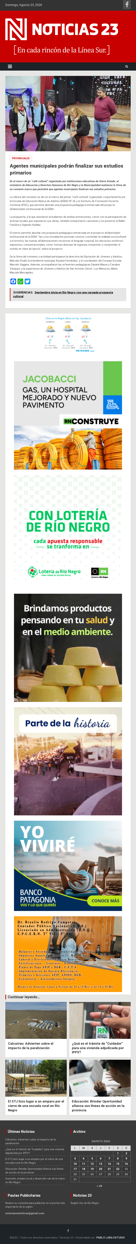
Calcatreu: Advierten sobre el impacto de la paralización (30, 1045)
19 (92, 1169)
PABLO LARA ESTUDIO (110, 1237)
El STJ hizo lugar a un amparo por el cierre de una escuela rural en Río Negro (36, 1105)
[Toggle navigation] (10, 66)
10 (75, 1163)
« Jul (99, 1185)
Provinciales (21, 158)
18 (83, 1169)
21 (109, 1169)
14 (109, 1163)
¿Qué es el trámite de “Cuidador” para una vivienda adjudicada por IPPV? (98, 1047)
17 (75, 1169)
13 (100, 1163)
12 (92, 1163)
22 (117, 1169)
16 (126, 1163)
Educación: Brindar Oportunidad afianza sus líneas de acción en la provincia (98, 1105)
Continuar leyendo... (24, 997)
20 (100, 1169)
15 (117, 1163)
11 (83, 1163)
